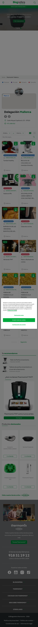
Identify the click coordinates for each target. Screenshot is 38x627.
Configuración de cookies (19, 324)
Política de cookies (12, 310)
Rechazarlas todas (19, 315)
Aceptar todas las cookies (19, 320)
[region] (19, 313)
